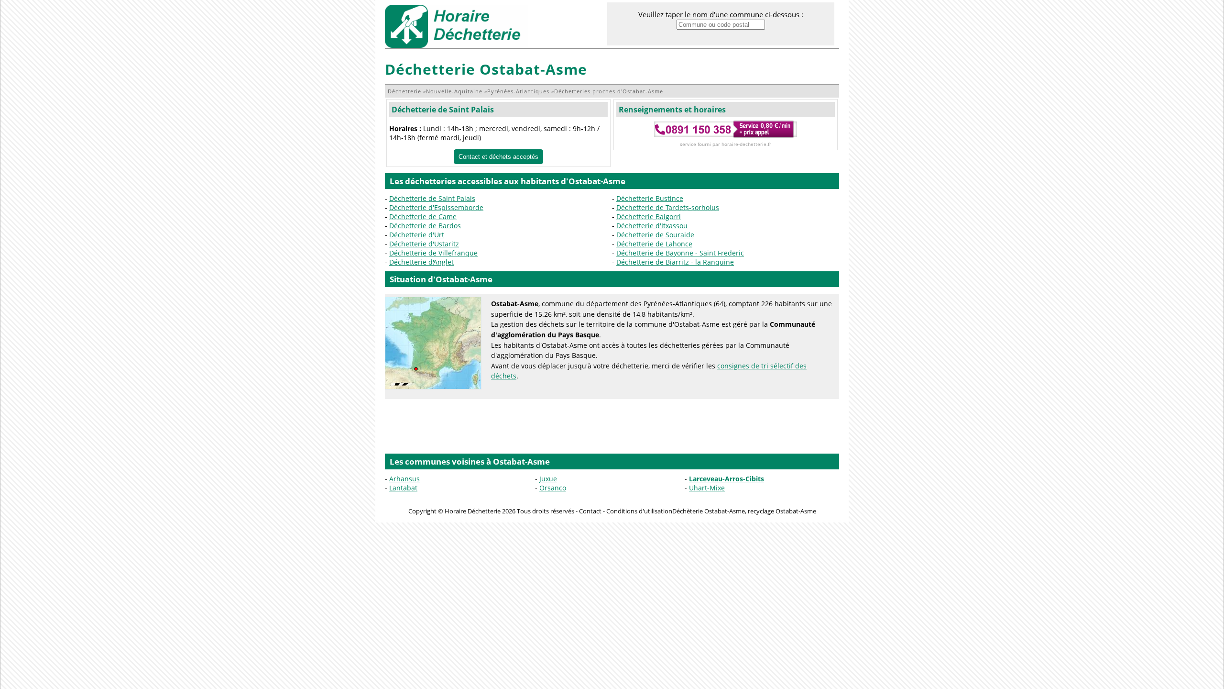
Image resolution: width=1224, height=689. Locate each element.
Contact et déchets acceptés (498, 156)
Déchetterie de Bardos (425, 225)
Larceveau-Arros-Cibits (726, 478)
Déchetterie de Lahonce (654, 243)
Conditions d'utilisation (639, 511)
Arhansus (404, 478)
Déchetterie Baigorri (648, 216)
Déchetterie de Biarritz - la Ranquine (675, 262)
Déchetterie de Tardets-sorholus (667, 207)
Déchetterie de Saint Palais (443, 109)
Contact (590, 511)
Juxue (548, 478)
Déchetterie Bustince (649, 198)
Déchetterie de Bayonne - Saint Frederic (680, 252)
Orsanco (552, 487)
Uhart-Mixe (707, 487)
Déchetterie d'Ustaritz (424, 243)
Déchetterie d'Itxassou (652, 225)
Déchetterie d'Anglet (421, 262)
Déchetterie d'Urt (416, 234)
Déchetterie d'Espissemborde (436, 207)
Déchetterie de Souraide (655, 234)
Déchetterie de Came (423, 216)
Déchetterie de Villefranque (433, 252)
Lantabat (403, 487)
